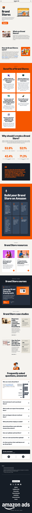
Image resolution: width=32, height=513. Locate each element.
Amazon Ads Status (16, 497)
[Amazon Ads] (16, 1)
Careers (16, 499)
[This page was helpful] (23, 456)
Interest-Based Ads (16, 493)
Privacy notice (16, 491)
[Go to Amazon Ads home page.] (16, 505)
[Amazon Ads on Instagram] (15, 484)
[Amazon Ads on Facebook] (20, 484)
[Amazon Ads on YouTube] (18, 484)
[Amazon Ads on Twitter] (13, 484)
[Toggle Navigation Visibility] (1, 1)
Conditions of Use (16, 489)
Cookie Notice (16, 495)
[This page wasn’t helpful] (9, 456)
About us (16, 487)
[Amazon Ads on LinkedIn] (10, 484)
